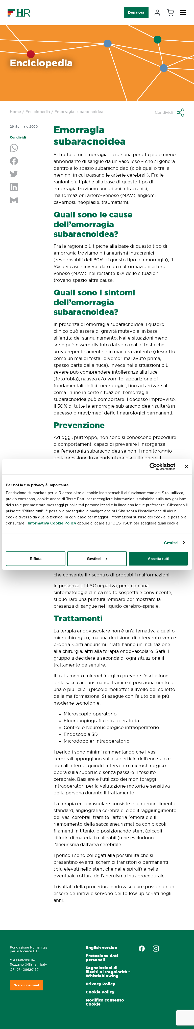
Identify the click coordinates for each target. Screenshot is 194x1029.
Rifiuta (35, 559)
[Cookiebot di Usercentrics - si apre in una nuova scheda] (153, 466)
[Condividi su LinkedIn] (28, 187)
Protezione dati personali (102, 958)
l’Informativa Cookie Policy (51, 523)
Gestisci (171, 542)
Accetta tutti (158, 559)
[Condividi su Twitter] (28, 174)
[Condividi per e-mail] (28, 200)
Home (15, 111)
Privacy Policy (100, 984)
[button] (169, 112)
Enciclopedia (38, 111)
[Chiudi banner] (186, 466)
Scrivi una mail (26, 985)
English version (101, 947)
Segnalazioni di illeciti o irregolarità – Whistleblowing (108, 972)
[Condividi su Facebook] (28, 161)
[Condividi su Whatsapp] (28, 148)
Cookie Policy (100, 992)
